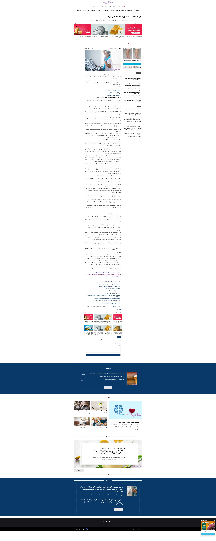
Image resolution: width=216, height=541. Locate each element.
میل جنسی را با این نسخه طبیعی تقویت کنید (114, 379)
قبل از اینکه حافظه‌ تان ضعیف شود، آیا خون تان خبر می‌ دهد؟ (132, 134)
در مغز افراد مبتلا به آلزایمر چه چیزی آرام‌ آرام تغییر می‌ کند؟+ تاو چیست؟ (132, 79)
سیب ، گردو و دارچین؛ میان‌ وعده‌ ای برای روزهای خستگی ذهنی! (132, 86)
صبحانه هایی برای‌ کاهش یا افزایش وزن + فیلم (112, 90)
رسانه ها (93, 6)
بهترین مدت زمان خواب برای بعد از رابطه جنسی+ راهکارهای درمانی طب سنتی (107, 298)
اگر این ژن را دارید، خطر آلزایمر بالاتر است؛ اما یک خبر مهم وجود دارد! (132, 122)
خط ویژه (107, 368)
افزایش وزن (87, 75)
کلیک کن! (132, 64)
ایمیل (102, 339)
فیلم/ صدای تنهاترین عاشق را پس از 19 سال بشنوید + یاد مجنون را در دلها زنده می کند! (106, 300)
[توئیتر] (114, 306)
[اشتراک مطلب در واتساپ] (111, 306)
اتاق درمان (93, 10)
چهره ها (110, 6)
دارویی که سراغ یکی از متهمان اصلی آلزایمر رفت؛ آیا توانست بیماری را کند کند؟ (132, 89)
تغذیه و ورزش (98, 10)
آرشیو (108, 387)
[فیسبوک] (113, 306)
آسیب (106, 6)
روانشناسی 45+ (105, 10)
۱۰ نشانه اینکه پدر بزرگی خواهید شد (84, 427)
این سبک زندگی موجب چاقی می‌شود (114, 89)
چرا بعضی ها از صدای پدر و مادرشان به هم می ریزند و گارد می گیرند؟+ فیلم (132, 93)
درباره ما (105, 525)
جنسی (114, 6)
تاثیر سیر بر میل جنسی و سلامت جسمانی (113, 291)
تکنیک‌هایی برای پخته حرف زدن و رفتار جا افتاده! (112, 290)
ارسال (103, 354)
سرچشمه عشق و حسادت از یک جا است (129, 422)
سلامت (118, 6)
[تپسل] (128, 43)
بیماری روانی (118, 10)
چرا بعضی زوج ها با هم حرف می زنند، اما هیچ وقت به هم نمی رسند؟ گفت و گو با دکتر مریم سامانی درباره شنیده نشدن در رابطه (132, 114)
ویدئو (102, 6)
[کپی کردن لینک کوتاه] (95, 306)
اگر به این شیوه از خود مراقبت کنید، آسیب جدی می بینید (82, 411)
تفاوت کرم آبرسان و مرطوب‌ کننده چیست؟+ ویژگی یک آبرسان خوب (132, 101)
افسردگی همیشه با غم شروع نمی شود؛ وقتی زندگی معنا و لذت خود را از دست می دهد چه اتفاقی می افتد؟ (132, 110)
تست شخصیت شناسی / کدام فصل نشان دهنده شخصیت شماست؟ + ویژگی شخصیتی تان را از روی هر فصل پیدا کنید (103, 296)
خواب (89, 10)
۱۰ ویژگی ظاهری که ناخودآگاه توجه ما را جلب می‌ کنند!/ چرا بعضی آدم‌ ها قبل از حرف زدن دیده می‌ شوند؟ (132, 97)
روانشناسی (123, 6)
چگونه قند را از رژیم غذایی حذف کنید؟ (114, 93)
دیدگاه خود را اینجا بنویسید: (115, 343)
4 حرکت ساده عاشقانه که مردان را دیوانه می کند (112, 293)
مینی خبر (84, 10)
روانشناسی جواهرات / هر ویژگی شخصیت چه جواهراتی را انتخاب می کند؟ (108, 286)
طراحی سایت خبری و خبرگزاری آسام (80, 529)
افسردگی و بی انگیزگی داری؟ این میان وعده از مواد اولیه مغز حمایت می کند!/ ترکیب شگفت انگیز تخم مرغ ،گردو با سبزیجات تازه (132, 130)
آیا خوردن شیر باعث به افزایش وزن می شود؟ (113, 92)
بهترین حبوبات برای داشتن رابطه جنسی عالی (113, 288)
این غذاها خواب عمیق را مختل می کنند (101, 427)
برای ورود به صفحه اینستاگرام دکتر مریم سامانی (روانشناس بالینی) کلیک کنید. (106, 272)
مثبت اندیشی (111, 10)
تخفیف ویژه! (208, 534)
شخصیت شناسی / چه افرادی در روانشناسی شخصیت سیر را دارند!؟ (109, 284)
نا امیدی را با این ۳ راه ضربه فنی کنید (101, 410)
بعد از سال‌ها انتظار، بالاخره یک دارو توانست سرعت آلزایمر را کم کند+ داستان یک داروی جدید (132, 82)
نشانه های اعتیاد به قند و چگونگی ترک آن (113, 95)
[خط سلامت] (108, 2)
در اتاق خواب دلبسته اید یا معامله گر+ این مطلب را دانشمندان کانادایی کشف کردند (107, 373)
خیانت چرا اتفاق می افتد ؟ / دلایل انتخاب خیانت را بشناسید (112, 376)
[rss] (112, 521)
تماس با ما (110, 525)
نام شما (119, 339)
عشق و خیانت (129, 10)
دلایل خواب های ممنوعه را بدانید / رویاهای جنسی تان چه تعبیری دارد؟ (108, 282)
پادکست (98, 6)
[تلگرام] (115, 306)
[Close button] (214, 520)
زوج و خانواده (123, 10)
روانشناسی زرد (79, 10)
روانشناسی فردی (136, 10)
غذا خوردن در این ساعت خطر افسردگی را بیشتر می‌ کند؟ (132, 75)
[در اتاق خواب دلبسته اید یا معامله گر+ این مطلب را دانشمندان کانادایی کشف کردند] (132, 378)
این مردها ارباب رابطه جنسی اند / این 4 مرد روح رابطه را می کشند (109, 281)
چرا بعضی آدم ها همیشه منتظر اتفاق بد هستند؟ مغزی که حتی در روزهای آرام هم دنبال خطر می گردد (132, 119)
